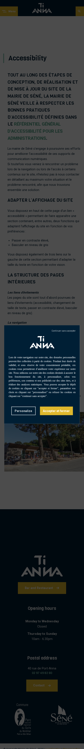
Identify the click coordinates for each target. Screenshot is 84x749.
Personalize (23, 410)
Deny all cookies (63, 330)
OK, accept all (56, 410)
